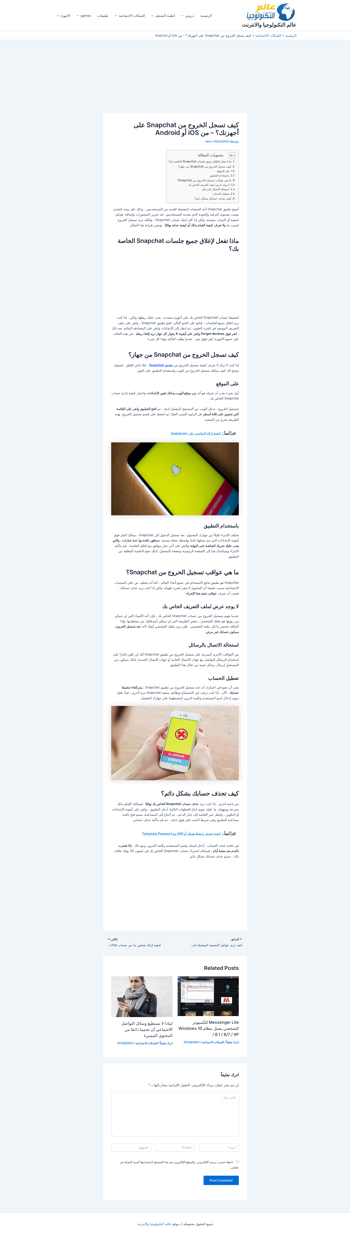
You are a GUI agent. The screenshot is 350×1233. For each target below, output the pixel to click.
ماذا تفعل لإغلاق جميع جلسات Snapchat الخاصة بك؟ (200, 161)
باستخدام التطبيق (219, 175)
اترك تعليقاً (232, 1042)
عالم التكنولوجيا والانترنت (269, 24)
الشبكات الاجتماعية (132, 16)
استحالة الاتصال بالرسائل (215, 189)
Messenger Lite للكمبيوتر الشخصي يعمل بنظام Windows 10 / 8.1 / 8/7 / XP (208, 1028)
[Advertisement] (175, 83)
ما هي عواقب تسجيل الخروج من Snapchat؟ (204, 180)
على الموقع (223, 171)
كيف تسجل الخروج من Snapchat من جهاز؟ (204, 166)
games (86, 16)
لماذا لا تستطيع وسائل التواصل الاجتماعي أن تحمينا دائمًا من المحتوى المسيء (147, 1029)
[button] (183, 15)
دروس (189, 16)
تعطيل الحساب (220, 193)
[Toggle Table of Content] (230, 155)
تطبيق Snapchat (161, 365)
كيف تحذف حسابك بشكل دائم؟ (212, 198)
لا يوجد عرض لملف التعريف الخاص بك (209, 184)
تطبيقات (102, 16)
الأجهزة (65, 16)
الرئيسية (206, 16)
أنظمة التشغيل (165, 16)
